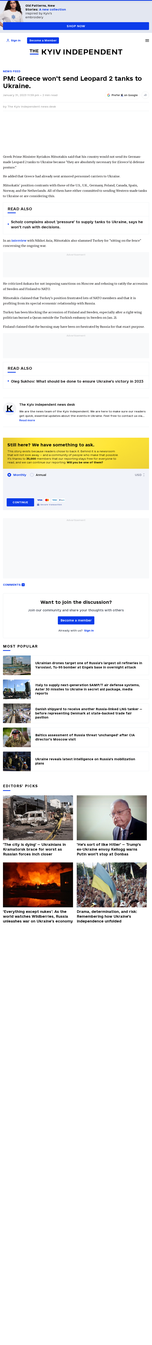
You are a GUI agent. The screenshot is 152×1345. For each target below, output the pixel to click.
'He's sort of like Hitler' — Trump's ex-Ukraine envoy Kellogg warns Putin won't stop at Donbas (109, 849)
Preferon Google (125, 95)
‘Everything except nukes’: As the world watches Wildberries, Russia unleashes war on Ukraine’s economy (38, 916)
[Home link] (76, 52)
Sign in (89, 630)
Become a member (76, 620)
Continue (20, 502)
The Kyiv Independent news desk (31, 106)
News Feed (11, 71)
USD (138, 474)
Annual (41, 474)
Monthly (19, 474)
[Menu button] (147, 40)
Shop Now (76, 26)
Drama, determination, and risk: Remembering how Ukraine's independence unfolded (107, 916)
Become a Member (43, 40)
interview (19, 240)
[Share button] (145, 95)
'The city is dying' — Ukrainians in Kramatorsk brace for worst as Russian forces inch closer (34, 849)
